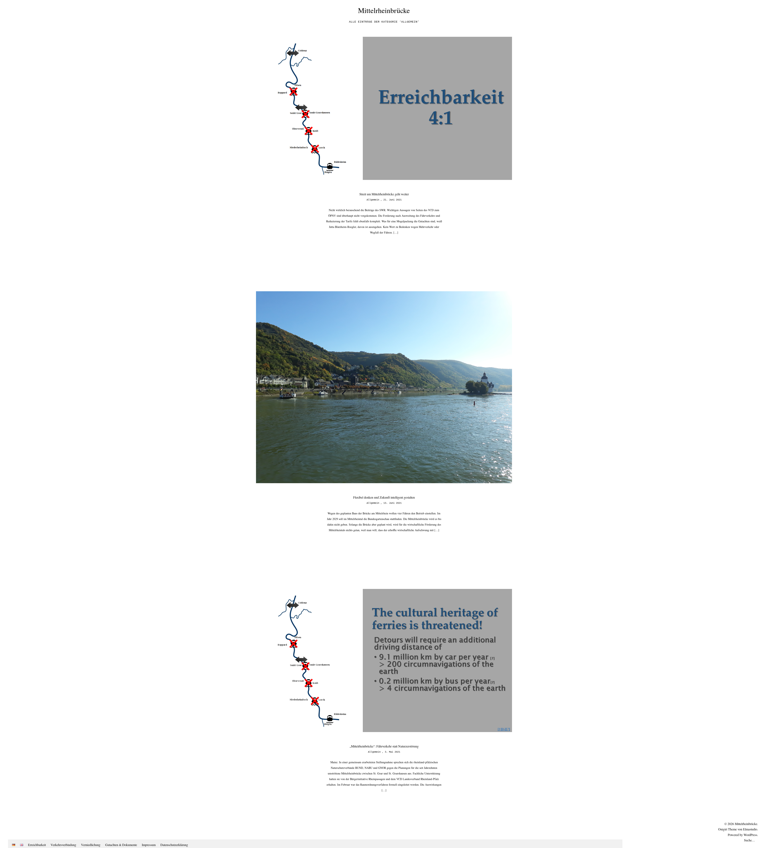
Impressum (149, 845)
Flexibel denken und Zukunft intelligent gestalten (384, 497)
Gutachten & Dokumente (121, 845)
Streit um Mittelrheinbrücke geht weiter (384, 194)
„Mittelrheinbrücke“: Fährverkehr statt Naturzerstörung (384, 746)
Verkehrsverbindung (63, 845)
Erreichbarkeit (37, 845)
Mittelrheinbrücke (384, 10)
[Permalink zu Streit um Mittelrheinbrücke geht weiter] (384, 179)
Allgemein (373, 200)
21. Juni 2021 (392, 200)
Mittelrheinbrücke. (746, 824)
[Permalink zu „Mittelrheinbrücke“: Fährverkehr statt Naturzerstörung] (384, 731)
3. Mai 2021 (392, 752)
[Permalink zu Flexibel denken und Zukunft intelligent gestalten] (384, 482)
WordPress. (751, 835)
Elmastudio (750, 829)
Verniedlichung (90, 845)
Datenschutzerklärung (174, 845)
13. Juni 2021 (392, 503)
